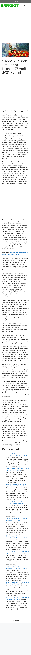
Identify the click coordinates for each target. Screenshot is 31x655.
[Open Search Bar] (25, 5)
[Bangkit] (10, 5)
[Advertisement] (15, 25)
